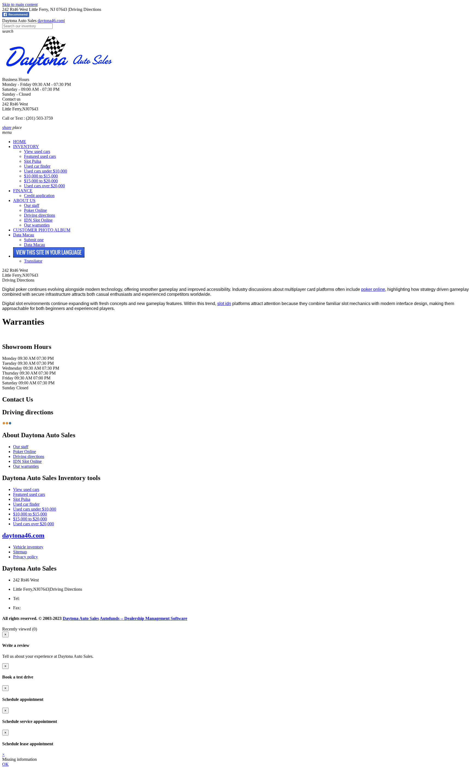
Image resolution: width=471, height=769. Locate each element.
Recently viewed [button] (19, 629)
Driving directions (39, 215)
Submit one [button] (34, 239)
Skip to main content (20, 4)
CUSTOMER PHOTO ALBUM (41, 230)
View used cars (37, 151)
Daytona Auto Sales (81, 618)
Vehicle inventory (28, 547)
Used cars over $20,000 (44, 185)
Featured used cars (40, 156)
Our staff (31, 205)
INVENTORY (26, 146)
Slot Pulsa (32, 161)
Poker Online (35, 210)
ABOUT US (24, 200)
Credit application (39, 195)
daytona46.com (51, 20)
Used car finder (37, 166)
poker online (373, 289)
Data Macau (23, 235)
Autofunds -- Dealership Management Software (143, 618)
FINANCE (22, 190)
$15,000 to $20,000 (41, 181)
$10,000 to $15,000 (41, 176)
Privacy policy (25, 556)
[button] (235, 31)
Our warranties (37, 225)
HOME (19, 141)
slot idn (224, 303)
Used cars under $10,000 (45, 171)
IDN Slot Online (38, 220)
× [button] (3, 754)
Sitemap (20, 552)
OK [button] (5, 764)
